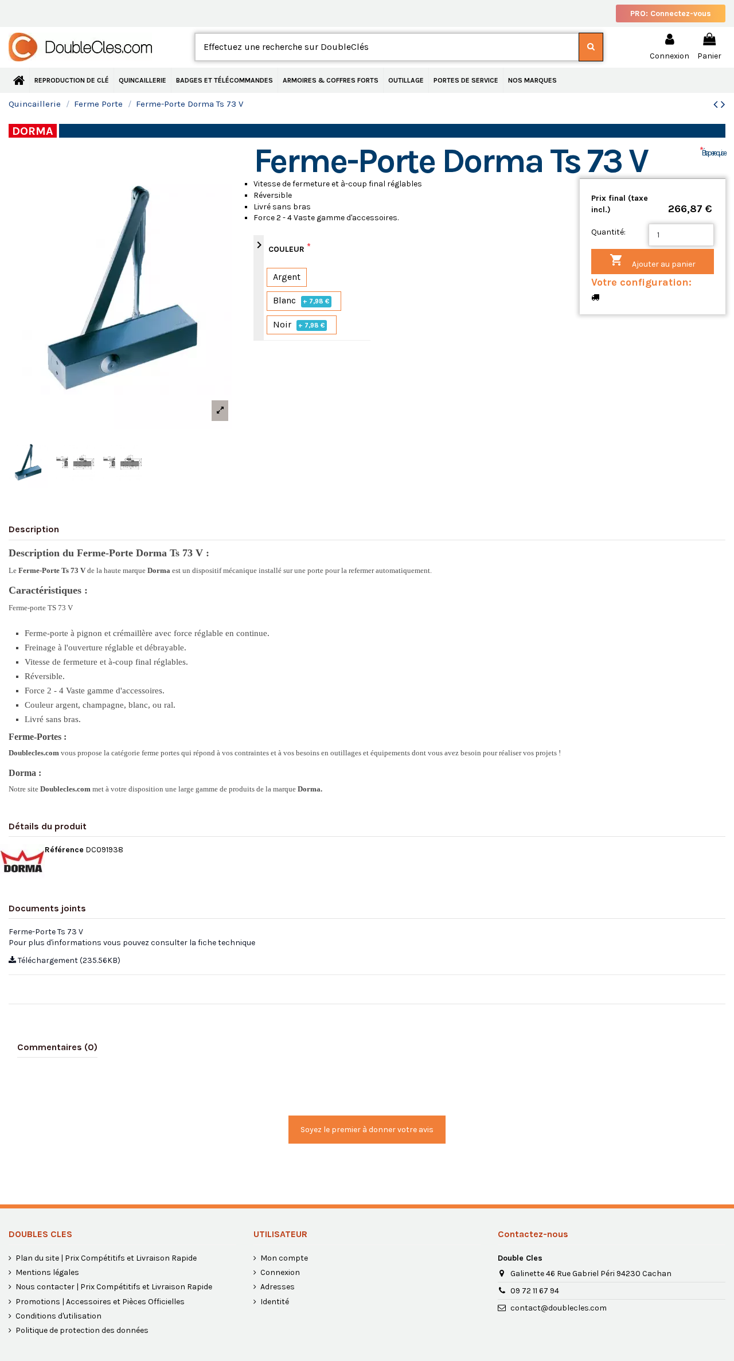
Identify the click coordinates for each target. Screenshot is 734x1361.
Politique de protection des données (82, 1330)
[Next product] (723, 104)
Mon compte (284, 1258)
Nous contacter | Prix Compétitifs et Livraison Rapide (113, 1287)
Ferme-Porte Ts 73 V (46, 932)
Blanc (301, 300)
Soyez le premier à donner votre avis (367, 1129)
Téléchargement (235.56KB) (68, 960)
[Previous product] (717, 104)
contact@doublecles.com (558, 1308)
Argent (286, 276)
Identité (274, 1302)
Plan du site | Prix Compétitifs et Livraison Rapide (106, 1258)
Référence (64, 850)
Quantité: (608, 232)
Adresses (277, 1287)
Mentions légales (47, 1272)
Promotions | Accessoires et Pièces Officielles (100, 1302)
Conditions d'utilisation (58, 1316)
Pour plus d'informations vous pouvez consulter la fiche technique (132, 942)
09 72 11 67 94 (534, 1291)
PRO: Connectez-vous (670, 13)
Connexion (280, 1272)
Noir (299, 324)
